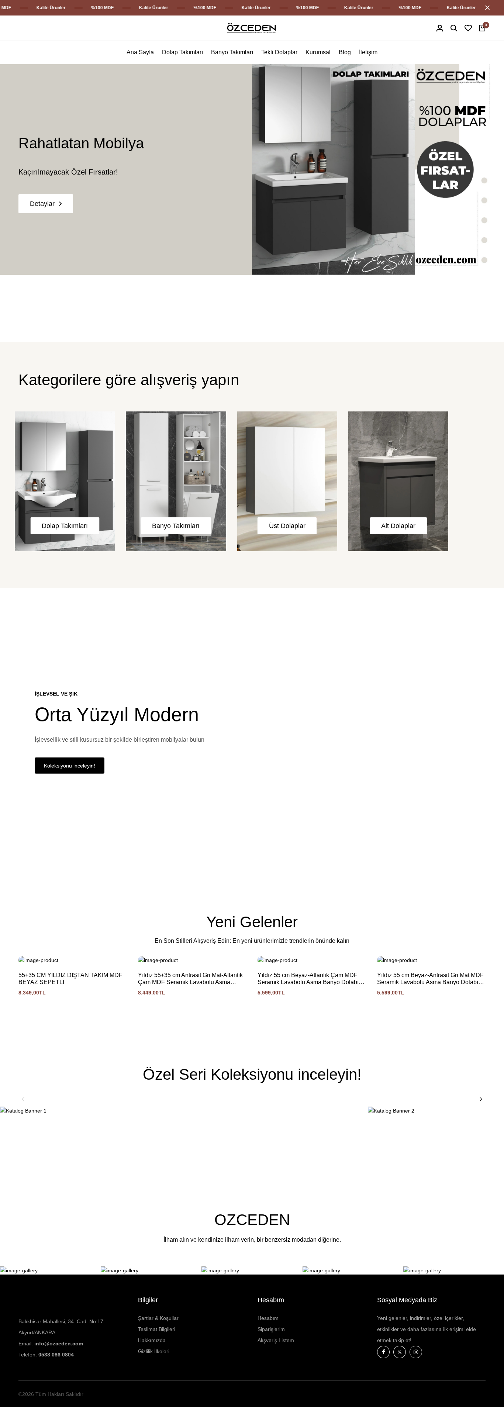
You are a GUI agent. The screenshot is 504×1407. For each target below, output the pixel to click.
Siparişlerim (271, 1329)
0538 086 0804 (56, 1355)
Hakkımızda (152, 1340)
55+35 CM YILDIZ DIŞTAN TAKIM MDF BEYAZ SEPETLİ (70, 978)
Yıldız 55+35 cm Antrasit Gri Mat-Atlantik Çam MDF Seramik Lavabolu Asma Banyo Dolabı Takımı (190, 979)
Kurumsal (318, 52)
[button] (23, 1099)
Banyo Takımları (232, 52)
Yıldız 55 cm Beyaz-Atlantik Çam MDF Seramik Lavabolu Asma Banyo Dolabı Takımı (308, 979)
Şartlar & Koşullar (158, 1318)
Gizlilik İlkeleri (153, 1351)
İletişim (368, 52)
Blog (345, 52)
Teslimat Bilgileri (156, 1329)
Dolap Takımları (182, 52)
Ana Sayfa (140, 52)
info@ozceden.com (58, 1343)
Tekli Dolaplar (279, 52)
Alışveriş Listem (276, 1340)
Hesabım (268, 1318)
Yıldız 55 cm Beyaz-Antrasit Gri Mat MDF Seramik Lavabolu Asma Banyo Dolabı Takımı (430, 979)
